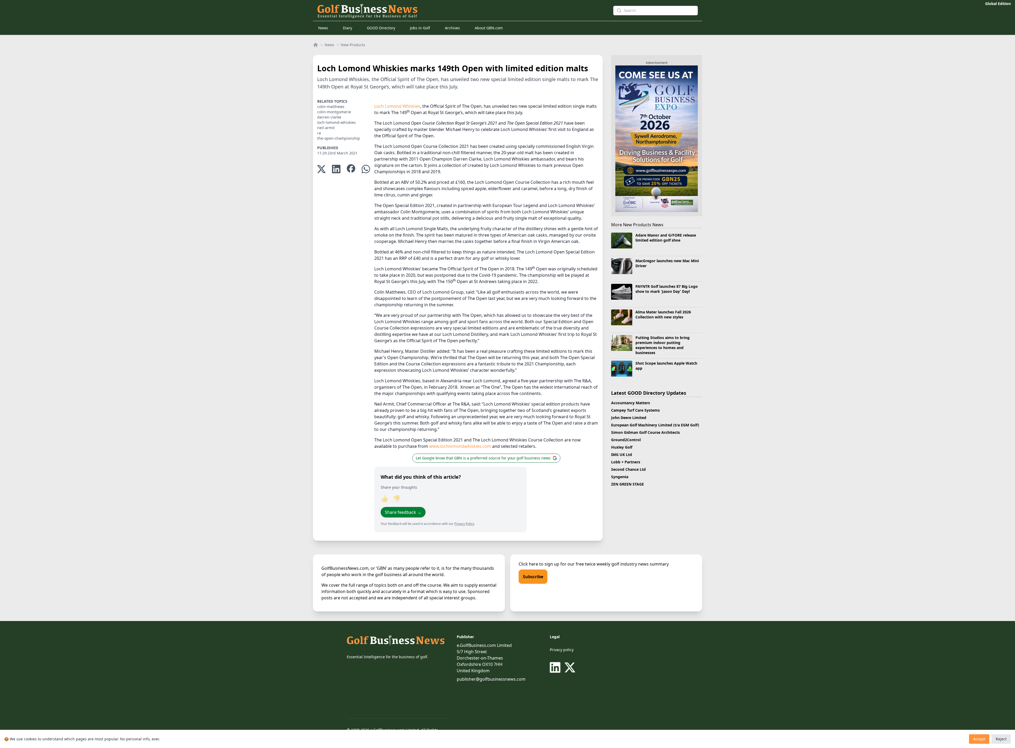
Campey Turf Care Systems (635, 410)
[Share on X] (321, 169)
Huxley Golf (621, 447)
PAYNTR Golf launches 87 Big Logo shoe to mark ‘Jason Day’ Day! (666, 289)
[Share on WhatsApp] (366, 169)
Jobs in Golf (420, 27)
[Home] (315, 45)
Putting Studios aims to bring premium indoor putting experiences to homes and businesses (662, 345)
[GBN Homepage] (455, 10)
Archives (452, 27)
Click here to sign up (539, 564)
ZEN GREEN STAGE (627, 484)
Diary (347, 27)
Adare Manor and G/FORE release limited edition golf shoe (665, 238)
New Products (353, 44)
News (323, 27)
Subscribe (533, 577)
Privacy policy (562, 649)
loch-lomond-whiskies (336, 122)
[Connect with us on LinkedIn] (556, 667)
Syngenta (619, 476)
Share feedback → (403, 512)
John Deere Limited (628, 417)
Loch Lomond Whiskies (397, 106)
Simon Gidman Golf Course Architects (645, 432)
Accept (979, 738)
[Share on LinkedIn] (336, 169)
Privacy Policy (464, 523)
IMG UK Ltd (621, 454)
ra (319, 132)
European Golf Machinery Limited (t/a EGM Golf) (655, 424)
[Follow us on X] (569, 667)
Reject (1001, 738)
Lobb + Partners (625, 461)
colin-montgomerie (334, 111)
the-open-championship (338, 138)
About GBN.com (489, 27)
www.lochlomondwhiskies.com (460, 446)
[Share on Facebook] (351, 169)
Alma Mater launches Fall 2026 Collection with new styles (663, 314)
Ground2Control (626, 439)
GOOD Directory (381, 27)
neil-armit (326, 127)
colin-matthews (330, 106)
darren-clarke (329, 117)
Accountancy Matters (630, 402)
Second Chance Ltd (628, 469)
